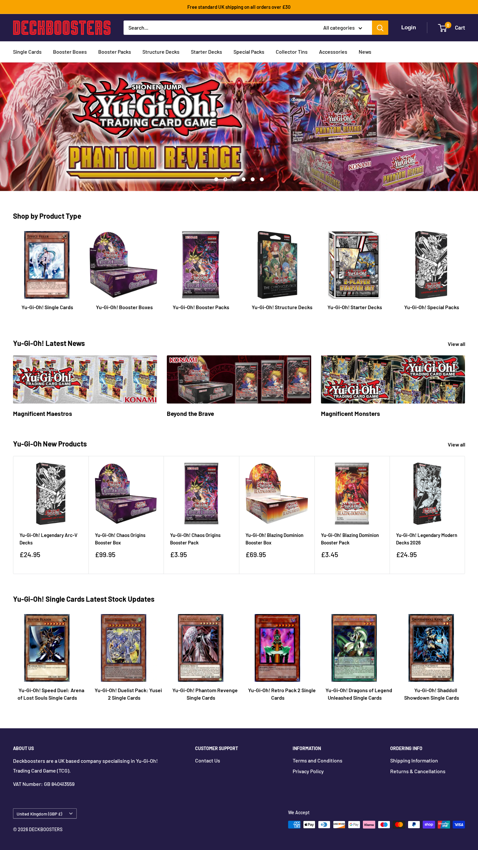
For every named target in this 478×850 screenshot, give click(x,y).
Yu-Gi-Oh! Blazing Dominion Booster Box (274, 538)
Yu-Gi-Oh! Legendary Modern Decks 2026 (426, 538)
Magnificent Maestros (42, 413)
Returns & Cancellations (417, 771)
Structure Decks (160, 51)
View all (457, 344)
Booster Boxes (70, 51)
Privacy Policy (308, 771)
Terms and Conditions (317, 760)
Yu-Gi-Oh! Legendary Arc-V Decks (48, 538)
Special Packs (248, 51)
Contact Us (207, 760)
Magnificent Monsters (350, 413)
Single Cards (27, 51)
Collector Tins (292, 51)
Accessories (333, 51)
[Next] (465, 515)
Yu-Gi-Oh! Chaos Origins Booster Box (120, 538)
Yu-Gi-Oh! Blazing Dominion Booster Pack (350, 538)
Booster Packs (114, 51)
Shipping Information (414, 760)
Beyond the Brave (190, 413)
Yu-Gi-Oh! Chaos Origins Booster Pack (195, 538)
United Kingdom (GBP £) (39, 813)
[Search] (380, 28)
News (365, 51)
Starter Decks (206, 51)
